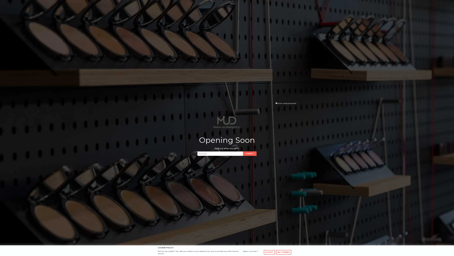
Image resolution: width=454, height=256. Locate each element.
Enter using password (286, 103)
